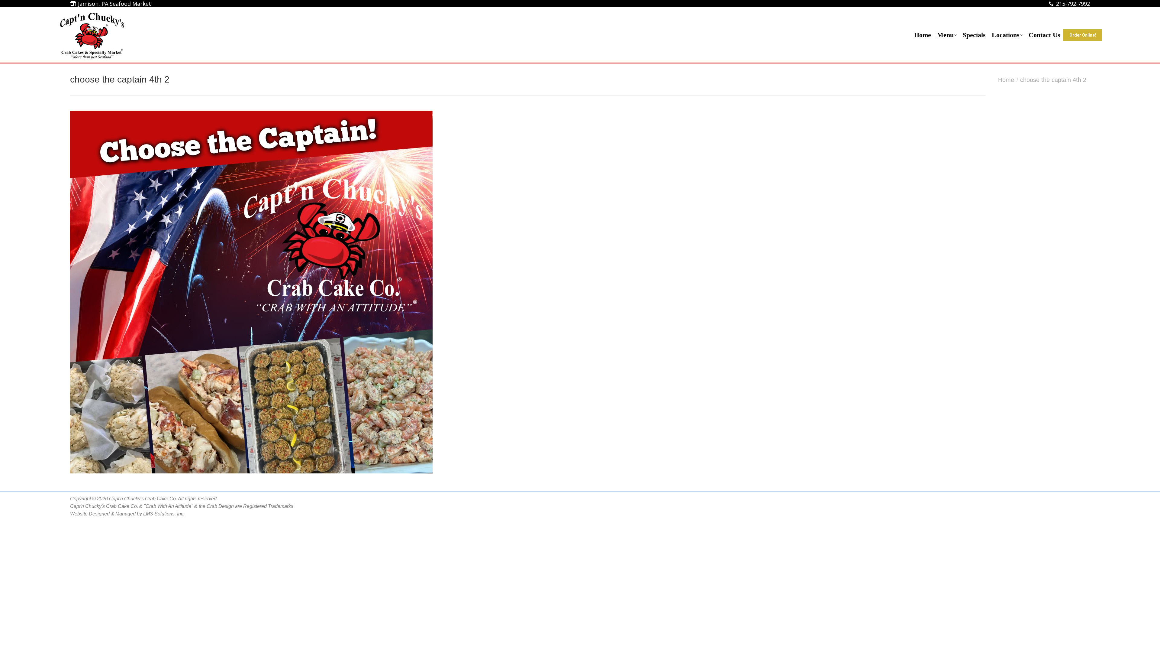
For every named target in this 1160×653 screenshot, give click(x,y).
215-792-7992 (1073, 3)
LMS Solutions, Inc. (164, 513)
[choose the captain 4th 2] (580, 292)
